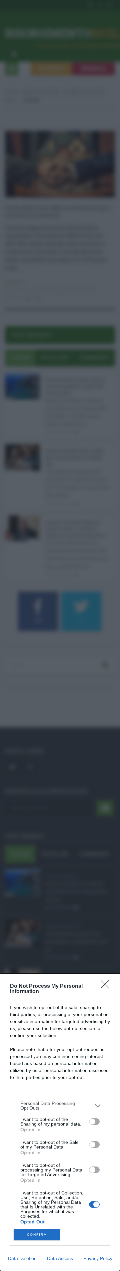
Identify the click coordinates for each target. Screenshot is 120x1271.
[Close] (107, 986)
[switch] (94, 1121)
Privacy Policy (97, 1258)
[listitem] (60, 1105)
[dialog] (60, 1122)
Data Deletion (22, 1258)
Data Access (60, 1258)
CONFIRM (37, 1234)
